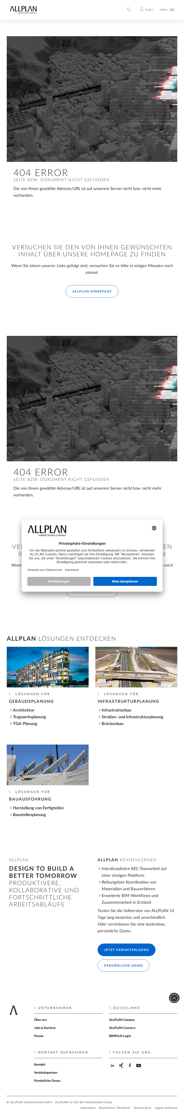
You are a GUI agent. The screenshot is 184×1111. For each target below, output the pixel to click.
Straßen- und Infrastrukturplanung (132, 717)
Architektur (23, 710)
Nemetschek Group (98, 1102)
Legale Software (166, 1108)
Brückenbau (112, 724)
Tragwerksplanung (29, 717)
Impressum (88, 1108)
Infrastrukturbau (116, 710)
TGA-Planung (25, 724)
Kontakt (39, 1064)
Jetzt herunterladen (126, 950)
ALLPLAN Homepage (92, 291)
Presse (39, 1036)
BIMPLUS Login (120, 1036)
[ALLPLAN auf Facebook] (130, 1069)
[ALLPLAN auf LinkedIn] (113, 1069)
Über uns (40, 1020)
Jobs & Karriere (45, 1028)
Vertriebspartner (45, 1072)
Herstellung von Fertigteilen (38, 808)
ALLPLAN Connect (122, 1028)
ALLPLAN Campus (122, 1020)
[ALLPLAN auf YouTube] (139, 1069)
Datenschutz (142, 1108)
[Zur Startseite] (23, 12)
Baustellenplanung (29, 815)
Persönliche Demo (123, 965)
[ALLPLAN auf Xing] (122, 1069)
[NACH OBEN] (174, 998)
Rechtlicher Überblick (114, 1108)
